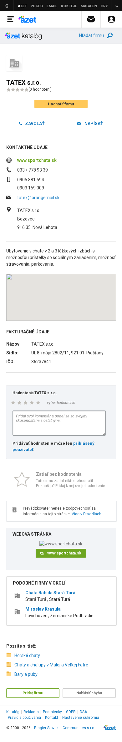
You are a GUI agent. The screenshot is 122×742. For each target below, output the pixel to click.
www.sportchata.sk (37, 160)
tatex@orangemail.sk (38, 197)
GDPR (71, 712)
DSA (83, 712)
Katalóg (12, 712)
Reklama (31, 712)
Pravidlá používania (24, 717)
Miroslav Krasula (43, 609)
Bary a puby (26, 674)
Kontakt (51, 717)
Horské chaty (27, 655)
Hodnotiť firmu (61, 104)
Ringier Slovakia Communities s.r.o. (64, 728)
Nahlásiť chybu (89, 693)
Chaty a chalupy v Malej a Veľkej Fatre (51, 664)
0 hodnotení (40, 89)
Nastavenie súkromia (80, 717)
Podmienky (52, 712)
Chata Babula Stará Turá (50, 592)
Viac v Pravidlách (86, 514)
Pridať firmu (33, 693)
